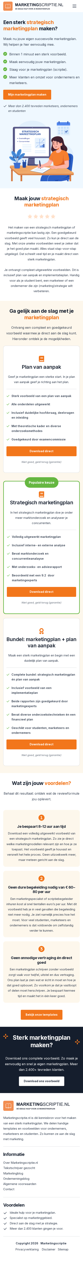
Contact (8, 1189)
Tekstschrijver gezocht (19, 1168)
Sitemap (63, 1249)
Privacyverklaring (27, 1249)
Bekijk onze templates (42, 1014)
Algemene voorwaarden (19, 1184)
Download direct (41, 451)
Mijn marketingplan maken (27, 94)
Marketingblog (13, 1173)
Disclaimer (50, 1249)
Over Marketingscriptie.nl (20, 1163)
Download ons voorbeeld (41, 1081)
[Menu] (74, 6)
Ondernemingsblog (16, 1179)
